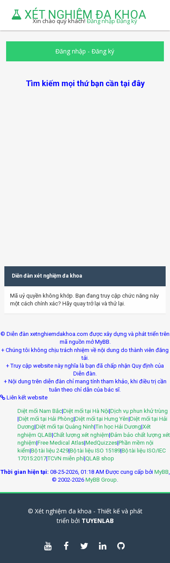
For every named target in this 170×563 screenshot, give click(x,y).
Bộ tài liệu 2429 (49, 450)
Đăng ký (103, 51)
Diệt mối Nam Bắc (39, 411)
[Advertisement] (85, 173)
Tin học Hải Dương (118, 426)
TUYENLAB (98, 520)
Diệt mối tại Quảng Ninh (65, 426)
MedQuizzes (101, 442)
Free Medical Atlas (60, 442)
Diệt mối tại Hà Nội (86, 411)
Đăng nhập (70, 51)
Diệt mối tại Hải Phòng (46, 419)
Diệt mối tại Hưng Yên (102, 419)
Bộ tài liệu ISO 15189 (95, 450)
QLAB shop (99, 458)
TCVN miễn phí (66, 458)
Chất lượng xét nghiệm (81, 435)
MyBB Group (101, 479)
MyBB (161, 472)
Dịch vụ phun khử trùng (139, 411)
